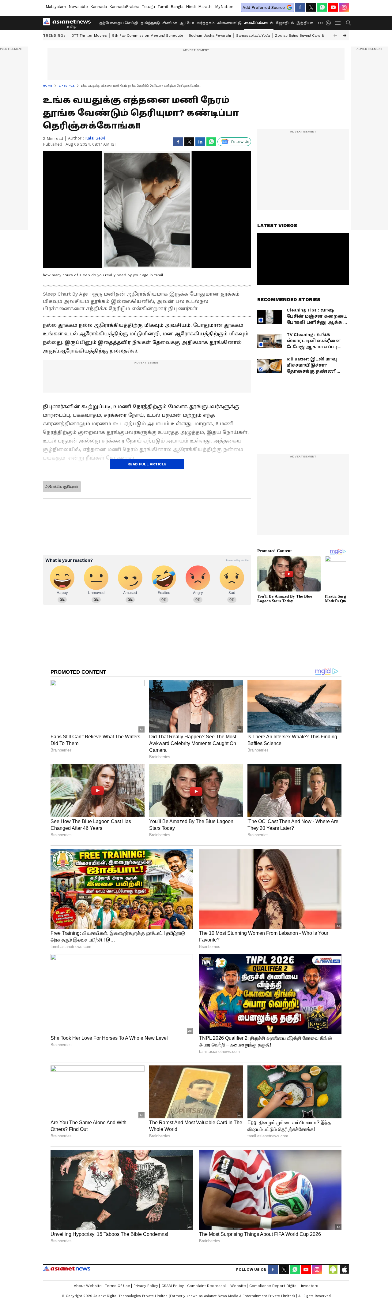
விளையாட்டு (229, 23)
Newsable (78, 6)
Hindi (191, 6)
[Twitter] (311, 7)
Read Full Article (147, 464)
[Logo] (69, 23)
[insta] (344, 7)
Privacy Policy (146, 1286)
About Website (88, 1286)
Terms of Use (117, 1286)
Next (344, 35)
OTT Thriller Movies (89, 35)
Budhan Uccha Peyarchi (210, 35)
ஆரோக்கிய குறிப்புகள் (61, 486)
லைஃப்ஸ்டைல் (258, 23)
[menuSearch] (348, 23)
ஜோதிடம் (285, 23)
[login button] (330, 23)
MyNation (224, 6)
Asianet (66, 1268)
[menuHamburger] (338, 23)
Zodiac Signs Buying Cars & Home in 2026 (313, 35)
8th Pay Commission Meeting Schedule (147, 35)
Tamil (162, 6)
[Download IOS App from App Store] (344, 1269)
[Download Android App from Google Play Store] (333, 1269)
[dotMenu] (320, 23)
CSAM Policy (172, 1286)
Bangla (177, 6)
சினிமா (169, 23)
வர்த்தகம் (206, 23)
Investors (309, 1286)
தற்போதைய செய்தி (118, 23)
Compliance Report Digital (273, 1286)
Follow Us (240, 142)
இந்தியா (304, 23)
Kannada (98, 6)
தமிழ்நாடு (150, 23)
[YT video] (333, 7)
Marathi (205, 6)
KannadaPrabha (124, 6)
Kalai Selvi (95, 138)
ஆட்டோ (186, 23)
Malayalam (56, 6)
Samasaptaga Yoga (253, 35)
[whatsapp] (322, 7)
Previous (335, 35)
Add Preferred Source (264, 7)
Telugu (148, 6)
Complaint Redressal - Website (216, 1286)
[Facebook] (300, 7)
